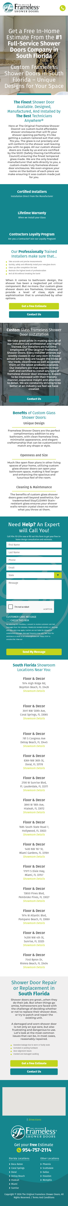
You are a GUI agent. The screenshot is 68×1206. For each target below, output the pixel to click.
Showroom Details (34, 691)
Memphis (47, 1180)
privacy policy (18, 642)
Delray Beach (18, 1176)
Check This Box (19, 620)
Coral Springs (18, 1168)
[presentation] (30, 607)
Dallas (46, 1172)
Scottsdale (48, 1168)
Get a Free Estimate (34, 306)
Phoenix (47, 1164)
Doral (14, 1172)
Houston (47, 1176)
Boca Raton (17, 1164)
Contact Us (34, 314)
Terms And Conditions (43, 1197)
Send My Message (34, 652)
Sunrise (15, 1188)
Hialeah (15, 1180)
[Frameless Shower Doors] (21, 8)
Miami (14, 1184)
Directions (35, 1119)
